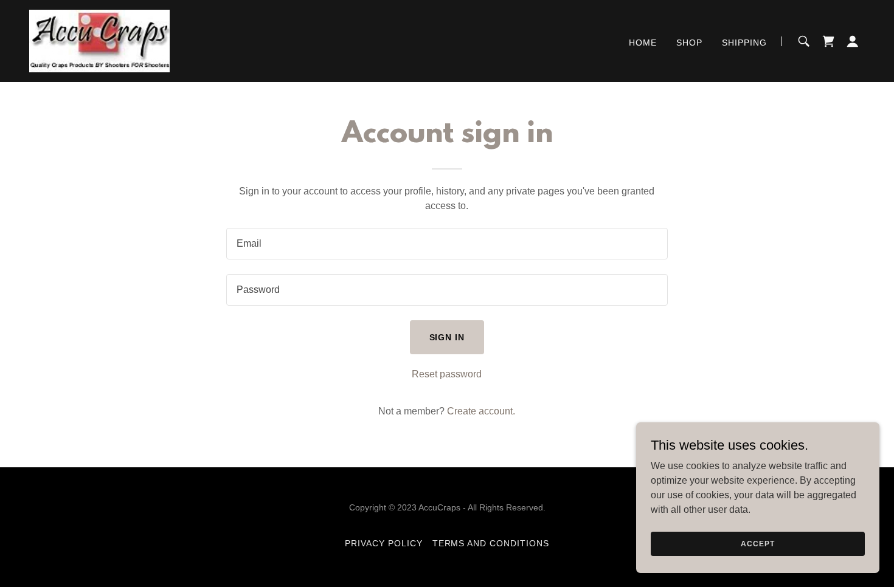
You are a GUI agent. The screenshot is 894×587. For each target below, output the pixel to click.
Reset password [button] (447, 374)
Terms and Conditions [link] (491, 543)
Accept (757, 543)
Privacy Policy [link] (384, 543)
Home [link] (643, 42)
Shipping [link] (744, 42)
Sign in (447, 337)
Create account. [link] (481, 411)
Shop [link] (689, 42)
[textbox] (446, 243)
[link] (99, 40)
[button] (852, 41)
